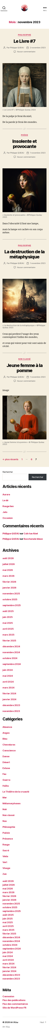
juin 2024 (8, 670)
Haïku (6, 785)
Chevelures (9, 744)
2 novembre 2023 (38, 47)
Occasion (8, 518)
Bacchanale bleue (33, 539)
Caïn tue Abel (31, 533)
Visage (6, 868)
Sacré (6, 850)
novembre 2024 (11, 652)
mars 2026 (8, 576)
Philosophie (24, 35)
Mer (5, 797)
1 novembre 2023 (37, 153)
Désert (6, 762)
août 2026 (8, 558)
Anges (6, 733)
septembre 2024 (12, 664)
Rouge (6, 844)
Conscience (9, 750)
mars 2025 (8, 634)
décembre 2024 (11, 646)
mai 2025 (8, 623)
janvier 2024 (9, 699)
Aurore (6, 494)
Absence (7, 727)
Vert (5, 862)
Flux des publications (14, 1000)
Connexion (8, 996)
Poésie (24, 135)
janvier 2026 (9, 587)
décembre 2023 (11, 705)
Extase (6, 768)
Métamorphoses (11, 803)
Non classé (24, 359)
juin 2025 (8, 617)
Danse (6, 756)
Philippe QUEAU (17, 47)
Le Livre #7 (25, 41)
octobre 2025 (10, 599)
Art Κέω (14, 1022)
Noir (5, 809)
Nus (5, 821)
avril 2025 (8, 629)
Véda (5, 856)
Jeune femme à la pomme (24, 368)
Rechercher (8, 472)
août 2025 (8, 611)
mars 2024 (8, 687)
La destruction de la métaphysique (24, 254)
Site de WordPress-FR (14, 1007)
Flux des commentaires (15, 1004)
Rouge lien (8, 506)
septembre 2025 (12, 605)
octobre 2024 (10, 658)
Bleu (5, 738)
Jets (5, 512)
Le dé (5, 500)
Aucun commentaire (26, 51)
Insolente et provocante (24, 143)
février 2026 (9, 581)
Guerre (6, 780)
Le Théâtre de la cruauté (16, 791)
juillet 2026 (9, 564)
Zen (5, 874)
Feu (4, 774)
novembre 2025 (11, 593)
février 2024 (9, 693)
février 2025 (9, 640)
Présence (8, 838)
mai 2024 (8, 676)
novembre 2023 (11, 711)
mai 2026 (8, 570)
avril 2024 (8, 681)
